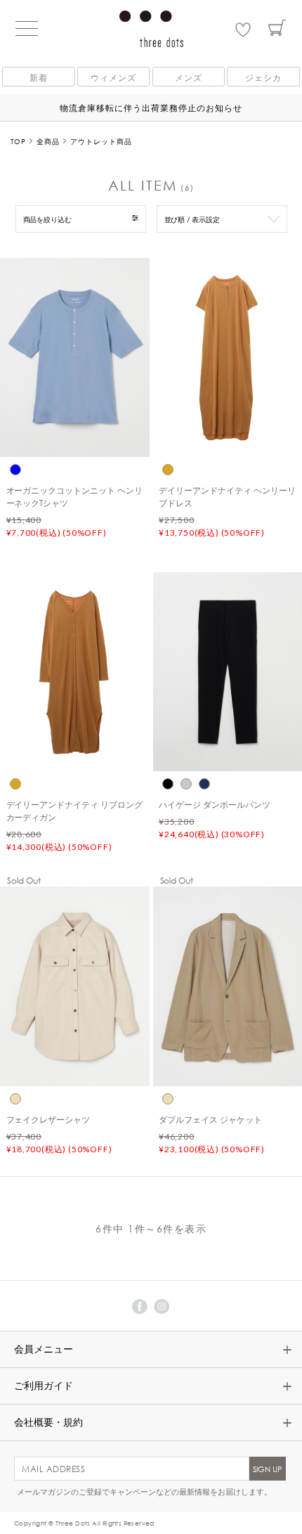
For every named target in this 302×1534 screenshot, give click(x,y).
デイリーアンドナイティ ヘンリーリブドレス (227, 496)
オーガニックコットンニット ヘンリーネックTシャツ (74, 496)
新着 (38, 77)
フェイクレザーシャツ (48, 1119)
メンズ (188, 77)
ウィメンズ (113, 77)
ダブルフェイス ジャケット (210, 1119)
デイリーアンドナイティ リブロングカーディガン (74, 810)
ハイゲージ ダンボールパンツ (214, 804)
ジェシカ (263, 77)
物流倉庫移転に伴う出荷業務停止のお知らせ (151, 107)
